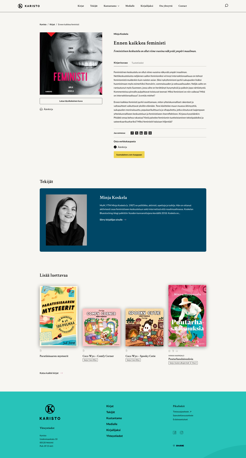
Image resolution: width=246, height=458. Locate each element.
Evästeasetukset (180, 419)
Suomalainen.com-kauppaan (129, 154)
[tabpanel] (160, 97)
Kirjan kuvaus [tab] (121, 62)
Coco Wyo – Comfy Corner (98, 356)
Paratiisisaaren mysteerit (54, 356)
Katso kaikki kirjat (49, 373)
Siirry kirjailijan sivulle (111, 219)
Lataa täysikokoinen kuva (71, 101)
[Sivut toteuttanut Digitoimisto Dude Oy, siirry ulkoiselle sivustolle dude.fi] (178, 446)
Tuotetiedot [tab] (138, 62)
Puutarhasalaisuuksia (180, 359)
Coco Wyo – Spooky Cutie (141, 356)
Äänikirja (122, 147)
